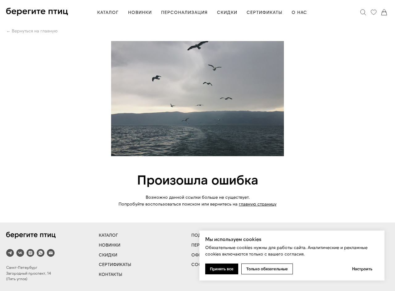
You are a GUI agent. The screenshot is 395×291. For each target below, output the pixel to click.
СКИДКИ (227, 12)
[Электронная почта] (51, 253)
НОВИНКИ (140, 12)
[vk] (20, 253)
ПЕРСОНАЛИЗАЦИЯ (184, 12)
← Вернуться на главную (32, 30)
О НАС (299, 12)
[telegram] (10, 253)
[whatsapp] (40, 253)
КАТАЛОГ (108, 12)
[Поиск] (363, 12)
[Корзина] (384, 12)
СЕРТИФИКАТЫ (264, 12)
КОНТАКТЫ (110, 274)
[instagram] (30, 253)
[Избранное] (374, 12)
